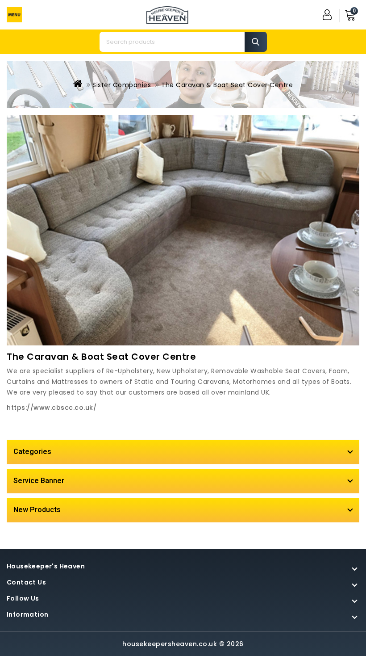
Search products (256, 42)
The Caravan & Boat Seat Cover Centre (227, 84)
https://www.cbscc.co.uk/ (51, 407)
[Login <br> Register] (328, 15)
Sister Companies (121, 84)
